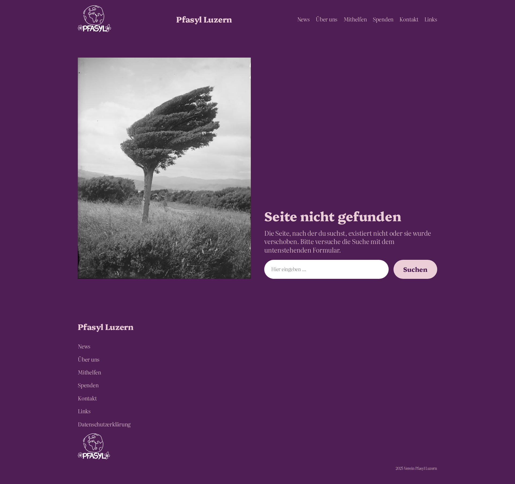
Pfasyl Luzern (204, 19)
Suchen (415, 269)
